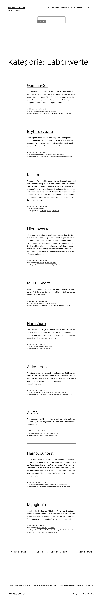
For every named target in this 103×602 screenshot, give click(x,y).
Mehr (90, 8)
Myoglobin (36, 504)
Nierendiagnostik (53, 265)
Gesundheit (78, 8)
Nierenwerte (38, 228)
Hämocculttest (40, 453)
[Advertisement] (51, 43)
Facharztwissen (16, 7)
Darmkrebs (43, 486)
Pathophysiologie (60, 392)
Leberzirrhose (57, 305)
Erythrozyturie (40, 131)
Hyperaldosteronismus (54, 394)
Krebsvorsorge (65, 486)
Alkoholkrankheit (45, 113)
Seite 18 (63, 552)
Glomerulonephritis (55, 156)
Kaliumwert (55, 211)
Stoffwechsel (49, 346)
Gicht (41, 348)
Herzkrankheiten (42, 528)
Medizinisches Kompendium (58, 8)
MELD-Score (38, 283)
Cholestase (54, 113)
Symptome (60, 154)
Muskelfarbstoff (64, 530)
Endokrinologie (42, 392)
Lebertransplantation (46, 305)
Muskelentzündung (53, 530)
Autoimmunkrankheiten (44, 433)
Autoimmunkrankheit (50, 435)
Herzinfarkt (43, 530)
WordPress (91, 594)
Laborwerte (40, 111)
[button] (20, 585)
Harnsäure (36, 323)
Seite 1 (40, 552)
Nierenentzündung (67, 156)
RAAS (70, 394)
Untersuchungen (62, 484)
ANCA (32, 412)
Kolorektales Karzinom (54, 486)
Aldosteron (37, 366)
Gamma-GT (37, 85)
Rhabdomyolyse (52, 532)
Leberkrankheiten (50, 111)
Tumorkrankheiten (50, 484)
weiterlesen (38, 200)
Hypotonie (65, 394)
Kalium (33, 174)
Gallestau (61, 113)
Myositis (44, 532)
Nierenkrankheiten (50, 154)
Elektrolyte (43, 211)
